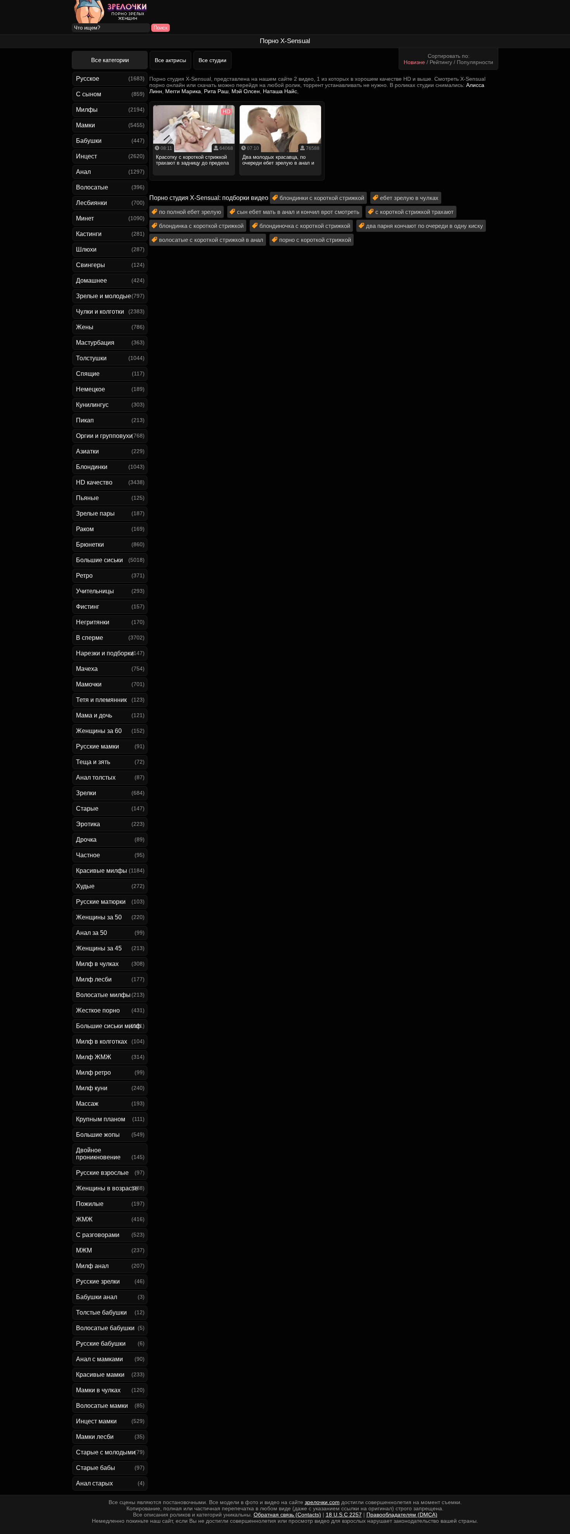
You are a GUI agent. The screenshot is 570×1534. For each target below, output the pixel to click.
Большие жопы (98, 1134)
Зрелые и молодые (103, 296)
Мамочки (89, 684)
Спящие (88, 373)
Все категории (110, 60)
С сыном (88, 94)
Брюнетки (90, 544)
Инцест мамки (96, 1421)
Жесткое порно (98, 1010)
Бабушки (89, 140)
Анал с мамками (99, 1359)
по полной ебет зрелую (190, 211)
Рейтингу (441, 62)
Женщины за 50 (99, 917)
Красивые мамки (100, 1374)
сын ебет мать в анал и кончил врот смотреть (298, 211)
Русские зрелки (98, 1281)
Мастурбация (95, 342)
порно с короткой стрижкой (315, 239)
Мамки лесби (95, 1436)
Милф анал (92, 1266)
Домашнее (91, 280)
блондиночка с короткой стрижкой (304, 225)
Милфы (87, 109)
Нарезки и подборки (105, 653)
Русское (87, 78)
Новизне (414, 62)
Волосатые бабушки (105, 1328)
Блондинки (91, 467)
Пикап (85, 420)
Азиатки (87, 451)
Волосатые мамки (102, 1405)
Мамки (85, 125)
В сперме (89, 637)
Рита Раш (216, 91)
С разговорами (97, 1235)
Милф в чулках (97, 964)
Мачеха (87, 668)
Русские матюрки (101, 901)
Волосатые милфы (103, 995)
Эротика (88, 824)
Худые (85, 886)
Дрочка (86, 839)
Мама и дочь (94, 715)
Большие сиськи (99, 560)
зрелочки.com (322, 1502)
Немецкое (90, 389)
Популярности (475, 62)
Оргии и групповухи (104, 436)
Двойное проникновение (98, 1153)
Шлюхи (86, 249)
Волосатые (92, 187)
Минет (85, 218)
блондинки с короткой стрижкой (322, 198)
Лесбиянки (91, 203)
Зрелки (86, 793)
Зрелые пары (95, 513)
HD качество (94, 482)
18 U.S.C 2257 (344, 1514)
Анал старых (94, 1483)
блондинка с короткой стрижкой (201, 225)
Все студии (212, 60)
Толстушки (91, 358)
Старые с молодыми (105, 1452)
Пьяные (87, 498)
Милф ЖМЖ (93, 1057)
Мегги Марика (183, 91)
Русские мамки (97, 746)
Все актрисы (170, 60)
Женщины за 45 (99, 948)
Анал (83, 172)
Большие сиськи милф (108, 1026)
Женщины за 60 (99, 731)
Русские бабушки (101, 1343)
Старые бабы (95, 1468)
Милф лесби (94, 979)
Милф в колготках (101, 1041)
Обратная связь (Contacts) (287, 1514)
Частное (88, 855)
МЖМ (84, 1250)
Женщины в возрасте (107, 1188)
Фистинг (87, 606)
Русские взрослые (102, 1172)
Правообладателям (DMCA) (401, 1514)
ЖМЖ (84, 1219)
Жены (84, 327)
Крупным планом (100, 1119)
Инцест (86, 156)
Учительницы (95, 591)
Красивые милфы (101, 870)
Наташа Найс (280, 91)
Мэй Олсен (245, 91)
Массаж (87, 1103)
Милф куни (91, 1088)
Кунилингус (92, 404)
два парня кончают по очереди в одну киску (424, 225)
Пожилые (90, 1203)
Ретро (84, 575)
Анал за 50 (91, 932)
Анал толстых (96, 777)
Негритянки (92, 622)
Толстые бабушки (101, 1312)
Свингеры (90, 265)
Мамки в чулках (98, 1390)
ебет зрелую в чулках (409, 198)
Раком (85, 529)
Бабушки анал (96, 1297)
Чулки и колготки (100, 311)
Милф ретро (93, 1072)
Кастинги (89, 234)
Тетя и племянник (101, 700)
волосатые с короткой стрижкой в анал (211, 239)
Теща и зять (93, 762)
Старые (87, 808)
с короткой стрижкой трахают (414, 211)
